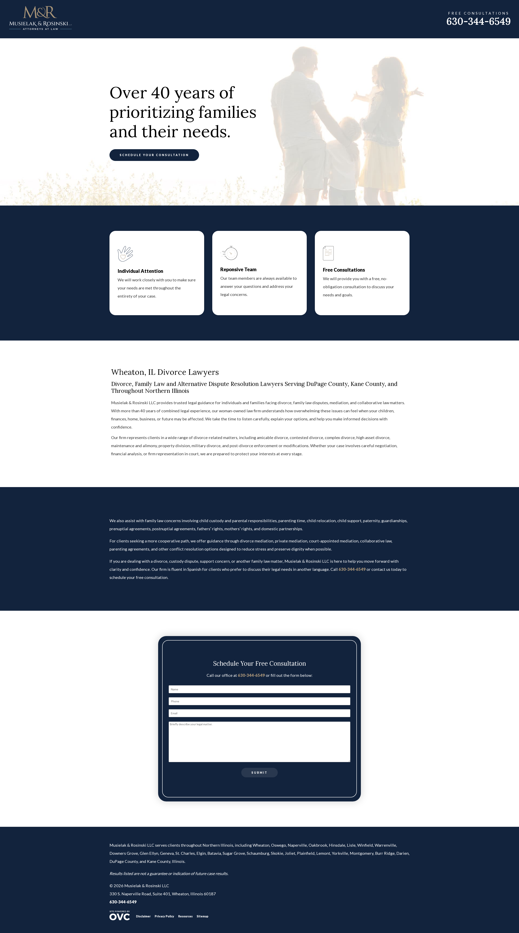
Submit (259, 772)
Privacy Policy (164, 916)
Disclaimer (143, 916)
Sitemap (202, 916)
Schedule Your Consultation (154, 155)
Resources (185, 916)
